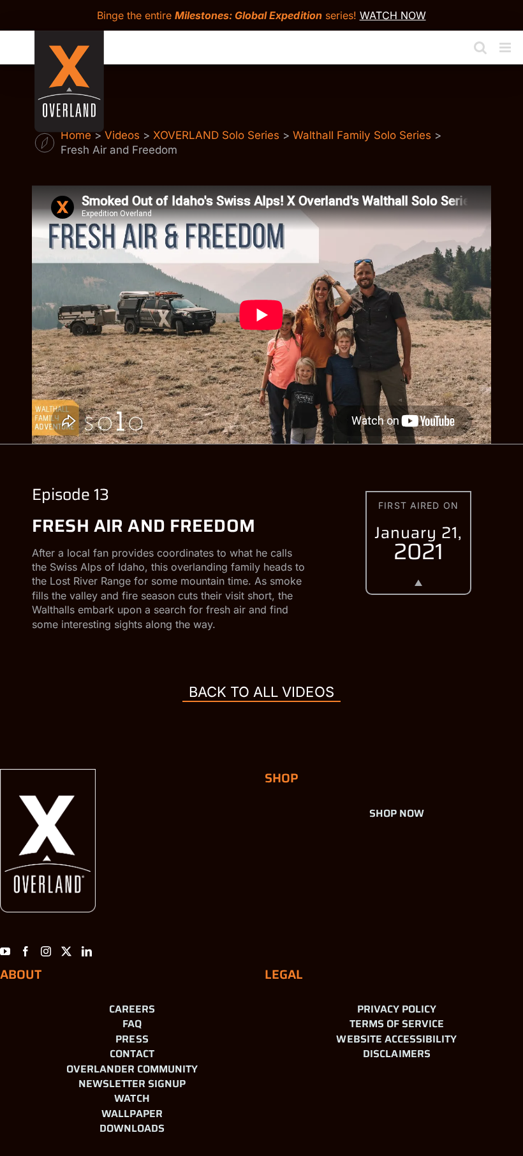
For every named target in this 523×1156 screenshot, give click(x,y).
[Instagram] (46, 951)
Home (76, 135)
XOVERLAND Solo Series (216, 135)
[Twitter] (66, 951)
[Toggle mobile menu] (506, 47)
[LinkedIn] (87, 951)
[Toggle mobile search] (480, 47)
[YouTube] (5, 951)
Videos (122, 135)
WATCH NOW (393, 15)
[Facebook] (25, 951)
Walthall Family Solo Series (362, 135)
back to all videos (261, 692)
